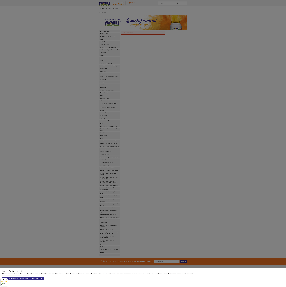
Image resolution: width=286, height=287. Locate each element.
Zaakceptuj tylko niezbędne (11, 278)
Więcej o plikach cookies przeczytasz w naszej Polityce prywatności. (15, 275)
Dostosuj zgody (24, 278)
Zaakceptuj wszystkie (37, 278)
